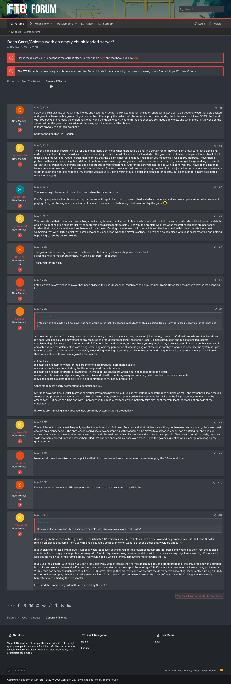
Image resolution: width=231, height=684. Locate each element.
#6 (220, 279)
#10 (220, 482)
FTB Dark (20, 670)
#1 (220, 107)
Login (158, 641)
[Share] (215, 108)
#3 (220, 187)
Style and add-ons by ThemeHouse (98, 679)
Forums (85, 647)
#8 (220, 422)
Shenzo (14, 46)
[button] (51, 23)
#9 (220, 453)
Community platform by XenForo (41, 679)
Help (204, 670)
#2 (220, 145)
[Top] (218, 670)
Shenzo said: (44, 521)
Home (84, 641)
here (102, 57)
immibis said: (44, 316)
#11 (220, 515)
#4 (220, 216)
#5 (220, 247)
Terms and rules (173, 670)
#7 (220, 309)
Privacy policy (191, 670)
